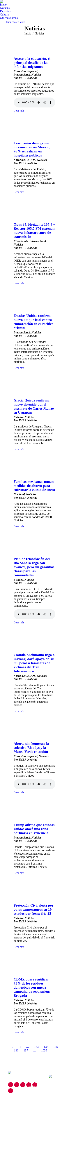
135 (55, 1046)
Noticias (36, 74)
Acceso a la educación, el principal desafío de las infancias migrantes (32, 63)
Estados (18, 417)
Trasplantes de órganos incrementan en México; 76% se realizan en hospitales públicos (32, 149)
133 (36, 1046)
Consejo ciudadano (34, 1094)
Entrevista (20, 71)
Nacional (19, 494)
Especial (32, 71)
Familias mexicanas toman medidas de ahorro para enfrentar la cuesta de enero (34, 486)
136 (16, 1050)
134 (46, 1046)
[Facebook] (10, 1084)
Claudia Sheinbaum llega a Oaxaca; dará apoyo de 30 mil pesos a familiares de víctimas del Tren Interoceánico (34, 663)
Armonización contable (37, 1111)
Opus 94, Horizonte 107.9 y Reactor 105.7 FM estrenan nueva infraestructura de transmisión (34, 230)
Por (25, 77)
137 (26, 1050)
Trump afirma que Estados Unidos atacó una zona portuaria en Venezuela (34, 829)
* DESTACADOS (25, 159)
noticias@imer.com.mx (23, 1104)
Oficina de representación (37, 1102)
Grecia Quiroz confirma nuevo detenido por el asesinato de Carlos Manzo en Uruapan (34, 406)
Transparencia (37, 1081)
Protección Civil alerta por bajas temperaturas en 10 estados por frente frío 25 (33, 909)
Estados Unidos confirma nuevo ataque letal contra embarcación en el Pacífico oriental (33, 322)
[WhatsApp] (10, 1090)
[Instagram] (22, 1084)
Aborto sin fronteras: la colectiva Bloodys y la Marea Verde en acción (31, 748)
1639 (44, 1050)
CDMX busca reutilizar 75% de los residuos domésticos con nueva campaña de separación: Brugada (32, 987)
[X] (16, 1084)
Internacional (22, 74)
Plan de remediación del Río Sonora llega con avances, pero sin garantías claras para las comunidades (34, 567)
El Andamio (21, 241)
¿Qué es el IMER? (33, 1074)
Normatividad (37, 1087)
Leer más (19, 110)
